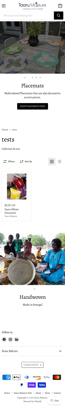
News (47, 392)
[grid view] (52, 161)
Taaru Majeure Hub (23, 392)
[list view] (59, 161)
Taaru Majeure (11, 216)
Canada (31, 364)
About (38, 392)
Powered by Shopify (32, 401)
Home (5, 129)
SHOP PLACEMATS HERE (32, 106)
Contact (57, 392)
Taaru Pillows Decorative (12, 211)
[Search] (58, 16)
